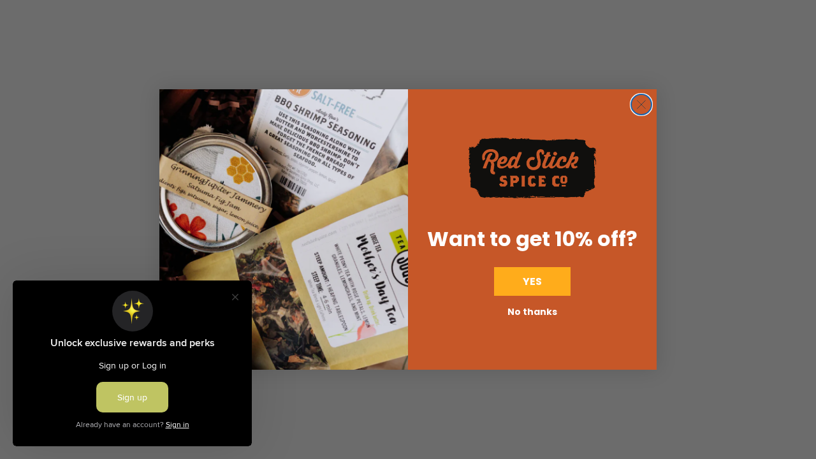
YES (532, 281)
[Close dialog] (641, 104)
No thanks (532, 311)
